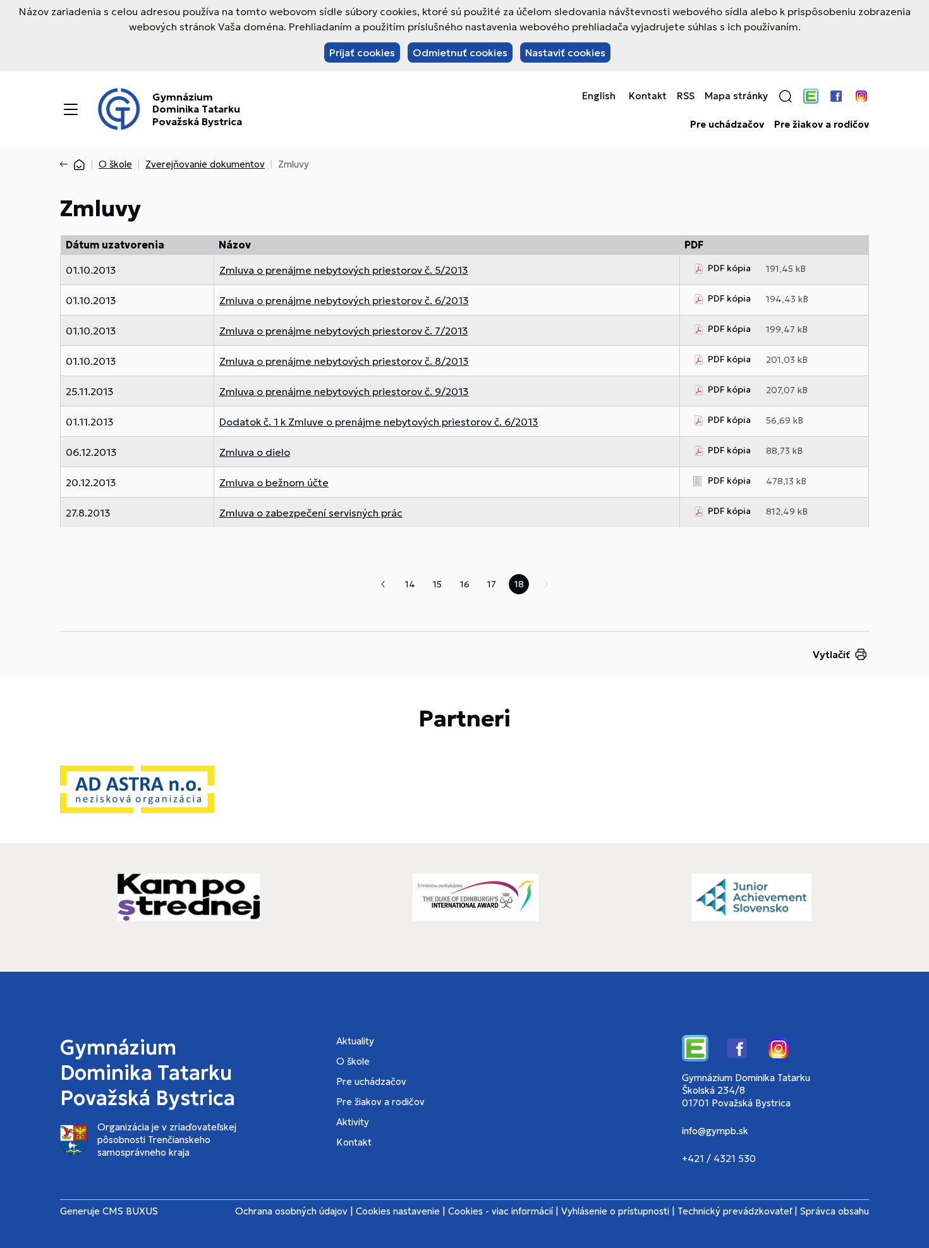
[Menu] (71, 109)
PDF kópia (729, 268)
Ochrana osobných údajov (291, 1211)
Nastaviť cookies (565, 52)
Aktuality (355, 1041)
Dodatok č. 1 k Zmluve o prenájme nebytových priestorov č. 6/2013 (378, 421)
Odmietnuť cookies (460, 52)
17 (491, 584)
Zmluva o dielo (254, 452)
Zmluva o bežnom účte (274, 482)
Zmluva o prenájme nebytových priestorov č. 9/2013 (344, 391)
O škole (115, 164)
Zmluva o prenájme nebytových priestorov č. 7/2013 (343, 330)
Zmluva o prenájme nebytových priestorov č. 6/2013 (344, 300)
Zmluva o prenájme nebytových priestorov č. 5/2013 (343, 270)
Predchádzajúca (383, 584)
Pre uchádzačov (727, 124)
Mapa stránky (736, 96)
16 (465, 584)
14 (410, 584)
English (599, 96)
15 (437, 584)
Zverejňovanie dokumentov (205, 164)
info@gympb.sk (715, 1131)
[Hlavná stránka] (79, 164)
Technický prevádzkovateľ (734, 1211)
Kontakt (648, 96)
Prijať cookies (362, 52)
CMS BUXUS (130, 1211)
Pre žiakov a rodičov (821, 124)
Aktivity (352, 1122)
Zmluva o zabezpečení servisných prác (311, 512)
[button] (785, 96)
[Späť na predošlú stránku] (66, 164)
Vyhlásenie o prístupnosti (615, 1211)
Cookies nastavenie (398, 1211)
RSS (686, 96)
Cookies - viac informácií (500, 1211)
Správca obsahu (834, 1211)
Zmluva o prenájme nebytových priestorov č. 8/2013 (344, 361)
